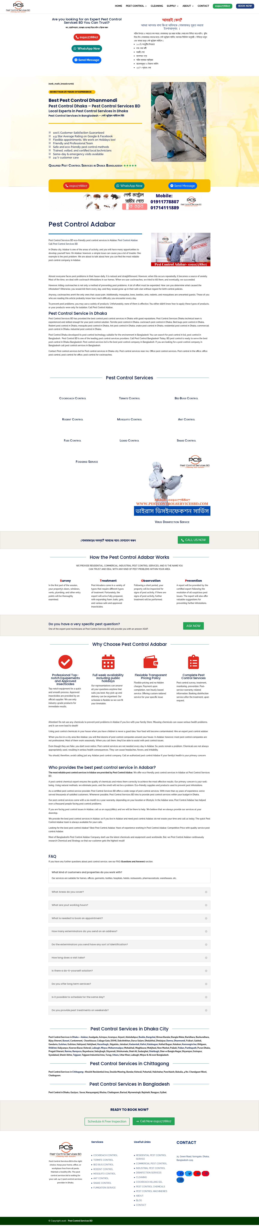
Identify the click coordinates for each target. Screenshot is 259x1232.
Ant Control (186, 419)
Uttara (115, 1055)
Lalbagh (96, 1048)
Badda (142, 1037)
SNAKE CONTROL (102, 1183)
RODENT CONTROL (103, 1169)
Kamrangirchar (189, 1044)
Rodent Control (72, 419)
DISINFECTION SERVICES (148, 1172)
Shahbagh (154, 1051)
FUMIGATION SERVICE (104, 1187)
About (187, 6)
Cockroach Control (72, 398)
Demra (169, 1041)
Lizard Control (129, 440)
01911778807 (89, 37)
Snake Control (186, 440)
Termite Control (129, 398)
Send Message (88, 60)
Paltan (181, 1048)
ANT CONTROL (101, 1178)
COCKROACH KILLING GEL (149, 1182)
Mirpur (104, 1048)
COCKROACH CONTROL (105, 1155)
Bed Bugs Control (186, 398)
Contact (203, 6)
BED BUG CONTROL (103, 1164)
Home (118, 6)
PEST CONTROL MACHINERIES (151, 1191)
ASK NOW (193, 626)
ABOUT (139, 1196)
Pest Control (135, 6)
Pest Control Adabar (128, 240)
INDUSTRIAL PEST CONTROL (150, 1168)
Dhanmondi (179, 1041)
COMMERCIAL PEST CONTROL (151, 1163)
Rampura (77, 1051)
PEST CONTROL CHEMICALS (150, 1186)
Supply (171, 6)
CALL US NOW (193, 540)
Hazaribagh (103, 1044)
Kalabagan (152, 1044)
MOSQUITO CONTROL (104, 1174)
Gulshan (62, 1044)
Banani (66, 1041)
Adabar (84, 1037)
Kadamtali (134, 1044)
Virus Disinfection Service (172, 522)
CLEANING (141, 1177)
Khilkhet (53, 1048)
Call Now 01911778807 (153, 1121)
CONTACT (141, 1205)
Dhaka (75, 1037)
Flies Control (72, 440)
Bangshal (150, 1037)
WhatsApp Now (88, 48)
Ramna (68, 1051)
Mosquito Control (129, 419)
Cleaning (157, 6)
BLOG (139, 1200)
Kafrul (143, 1044)
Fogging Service (87, 461)
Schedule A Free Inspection (107, 1121)
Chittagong (77, 1072)
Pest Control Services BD (65, 244)
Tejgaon (77, 1055)
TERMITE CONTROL (103, 1160)
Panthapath (190, 1048)
